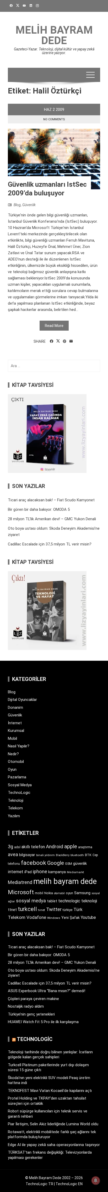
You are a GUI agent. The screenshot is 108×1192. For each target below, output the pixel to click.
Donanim (15, 707)
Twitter (54, 909)
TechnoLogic (19, 792)
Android (54, 847)
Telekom (15, 808)
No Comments (54, 119)
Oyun (12, 769)
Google (55, 863)
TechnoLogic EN (69, 1184)
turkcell (27, 909)
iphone (40, 871)
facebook (33, 862)
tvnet (41, 910)
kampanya (57, 872)
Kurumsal (16, 730)
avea (13, 854)
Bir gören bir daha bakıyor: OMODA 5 (39, 509)
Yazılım (14, 816)
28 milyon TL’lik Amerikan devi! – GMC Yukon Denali (52, 519)
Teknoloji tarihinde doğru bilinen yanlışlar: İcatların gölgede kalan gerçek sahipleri (50, 1055)
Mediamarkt (75, 872)
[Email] (71, 341)
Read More (54, 325)
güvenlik (80, 863)
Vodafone (36, 917)
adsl (17, 847)
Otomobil (16, 761)
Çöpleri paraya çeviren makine (33, 998)
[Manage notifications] (95, 1180)
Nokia (48, 893)
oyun (69, 893)
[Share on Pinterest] (64, 341)
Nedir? (13, 754)
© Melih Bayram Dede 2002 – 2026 (54, 1178)
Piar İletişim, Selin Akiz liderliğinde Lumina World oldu (53, 1124)
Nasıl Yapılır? (18, 746)
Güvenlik (29, 205)
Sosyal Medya (20, 785)
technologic (69, 900)
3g (10, 846)
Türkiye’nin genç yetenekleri (31, 1014)
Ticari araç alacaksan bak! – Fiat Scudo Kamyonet (51, 500)
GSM (68, 864)
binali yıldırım (45, 855)
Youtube (88, 917)
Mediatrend (20, 882)
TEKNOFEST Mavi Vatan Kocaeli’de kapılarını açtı (50, 1090)
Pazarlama (17, 777)
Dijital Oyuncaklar (22, 699)
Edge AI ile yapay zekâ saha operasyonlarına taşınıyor (54, 1144)
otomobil (59, 893)
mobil (39, 893)
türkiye (67, 910)
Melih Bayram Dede (54, 35)
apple (70, 846)
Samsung (82, 893)
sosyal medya (31, 900)
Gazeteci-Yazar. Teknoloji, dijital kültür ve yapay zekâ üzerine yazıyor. (54, 51)
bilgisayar (27, 855)
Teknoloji (15, 800)
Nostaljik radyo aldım (26, 1006)
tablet (52, 901)
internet (15, 871)
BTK (88, 855)
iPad (28, 872)
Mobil (12, 738)
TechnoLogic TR (39, 1184)
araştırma (85, 847)
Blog (17, 205)
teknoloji (89, 900)
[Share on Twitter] (58, 341)
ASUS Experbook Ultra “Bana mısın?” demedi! (46, 990)
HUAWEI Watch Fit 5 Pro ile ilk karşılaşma (43, 1021)
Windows (53, 918)
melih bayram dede (65, 881)
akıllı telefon (33, 846)
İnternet (15, 723)
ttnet (12, 909)
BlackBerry (62, 855)
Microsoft (21, 892)
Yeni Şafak (70, 917)
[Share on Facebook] (51, 341)
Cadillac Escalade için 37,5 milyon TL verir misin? (49, 544)
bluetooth (77, 855)
